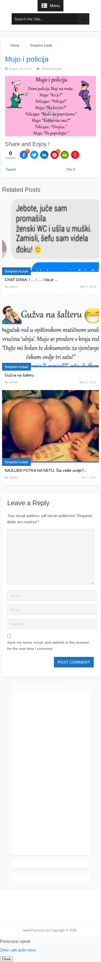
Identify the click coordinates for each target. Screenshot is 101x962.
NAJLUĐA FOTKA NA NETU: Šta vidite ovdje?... (46, 470)
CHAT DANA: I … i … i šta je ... (31, 279)
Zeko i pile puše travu (18, 950)
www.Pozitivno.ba (36, 930)
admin (13, 287)
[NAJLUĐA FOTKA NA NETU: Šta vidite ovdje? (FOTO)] (50, 426)
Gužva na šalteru (19, 375)
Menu (55, 5)
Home (14, 45)
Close (6, 959)
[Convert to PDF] (75, 155)
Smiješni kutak (41, 45)
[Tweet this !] (34, 155)
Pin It (71, 169)
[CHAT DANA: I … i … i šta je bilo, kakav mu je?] (50, 235)
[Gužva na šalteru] (50, 331)
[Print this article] (65, 155)
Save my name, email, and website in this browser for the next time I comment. (48, 645)
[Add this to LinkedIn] (44, 155)
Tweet (10, 169)
